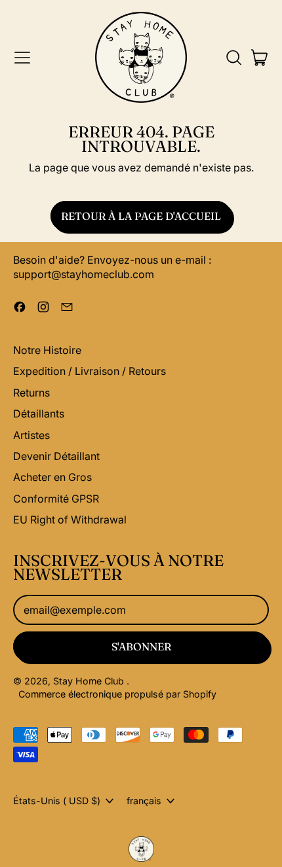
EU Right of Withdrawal (70, 519)
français (144, 800)
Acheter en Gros (52, 477)
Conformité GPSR (56, 498)
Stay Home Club (90, 680)
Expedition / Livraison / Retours (89, 371)
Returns (31, 392)
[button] (233, 57)
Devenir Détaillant (56, 456)
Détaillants (38, 413)
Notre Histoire (47, 350)
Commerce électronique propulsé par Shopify (117, 693)
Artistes (31, 435)
